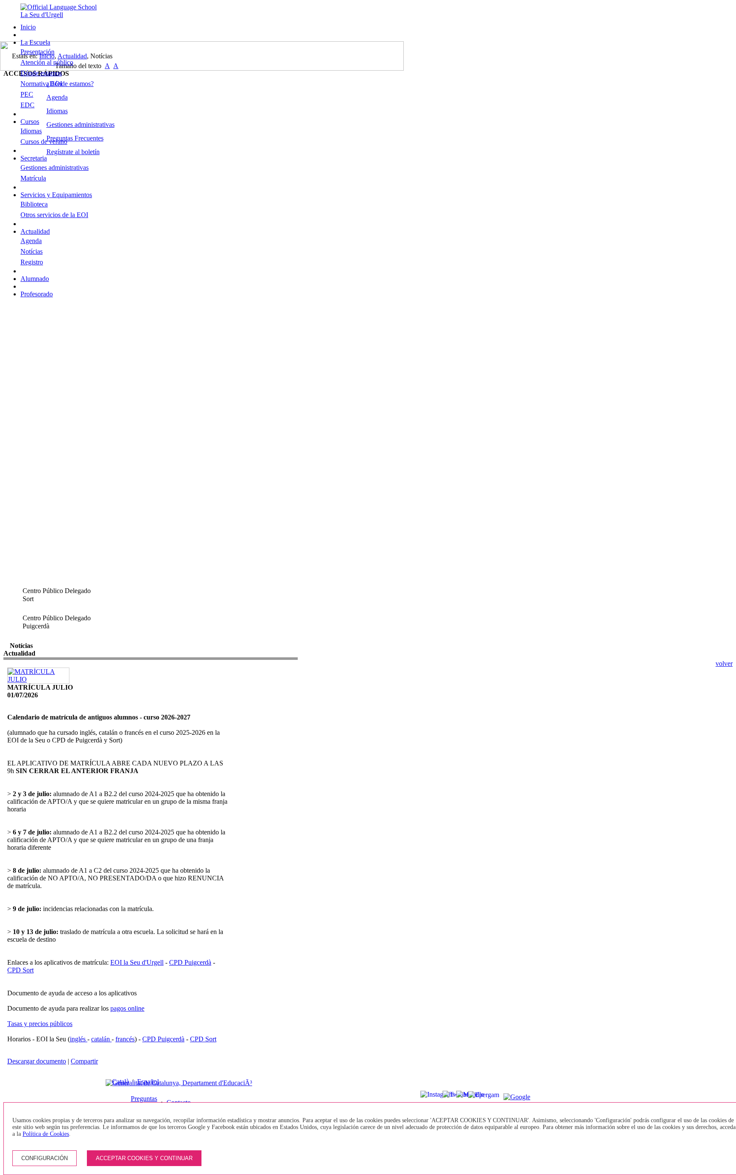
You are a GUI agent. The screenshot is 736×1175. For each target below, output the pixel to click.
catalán (101, 1039)
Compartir (84, 1061)
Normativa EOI (41, 83)
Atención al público (46, 62)
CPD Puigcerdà (190, 962)
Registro (31, 262)
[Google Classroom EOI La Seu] (507, 1097)
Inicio (28, 27)
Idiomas (31, 131)
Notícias (31, 251)
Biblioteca (34, 204)
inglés (78, 1039)
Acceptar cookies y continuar (144, 1158)
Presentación (37, 51)
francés (125, 1039)
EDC (27, 105)
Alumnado (34, 278)
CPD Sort (20, 970)
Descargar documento (36, 1061)
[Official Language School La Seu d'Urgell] (62, 14)
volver (724, 663)
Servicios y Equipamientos (56, 194)
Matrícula (33, 178)
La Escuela (35, 42)
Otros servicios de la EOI (54, 214)
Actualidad (35, 231)
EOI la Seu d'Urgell (137, 962)
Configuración (44, 1158)
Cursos (29, 121)
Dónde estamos (41, 73)
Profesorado (36, 294)
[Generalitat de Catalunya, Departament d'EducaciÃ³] (179, 1082)
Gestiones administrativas (54, 167)
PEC (26, 94)
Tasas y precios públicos (39, 1023)
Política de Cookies (46, 1134)
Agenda (31, 240)
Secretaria (33, 158)
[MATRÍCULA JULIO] (38, 679)
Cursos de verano (43, 141)
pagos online (127, 1008)
